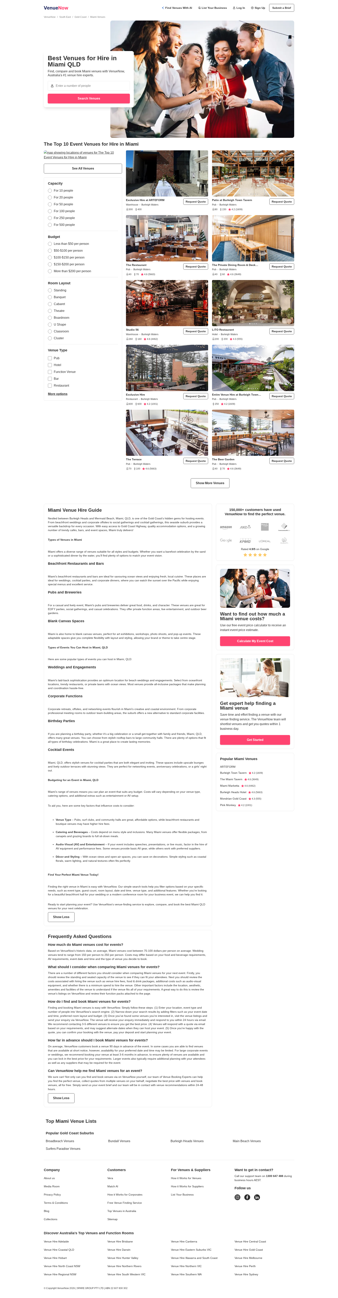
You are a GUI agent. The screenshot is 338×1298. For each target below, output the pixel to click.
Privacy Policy (52, 1194)
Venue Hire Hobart (55, 1257)
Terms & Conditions (56, 1202)
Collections (50, 1219)
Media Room (52, 1186)
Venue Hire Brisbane (120, 1241)
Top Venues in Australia (121, 1211)
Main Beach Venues (247, 1141)
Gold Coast (80, 17)
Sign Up (260, 7)
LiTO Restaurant (223, 329)
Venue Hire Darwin (118, 1249)
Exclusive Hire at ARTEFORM (145, 200)
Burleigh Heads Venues (187, 1141)
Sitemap (112, 1219)
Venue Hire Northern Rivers (124, 1266)
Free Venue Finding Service (124, 1202)
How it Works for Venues (186, 1178)
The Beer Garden (223, 459)
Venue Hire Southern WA (186, 1274)
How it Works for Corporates (124, 1194)
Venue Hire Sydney (246, 1274)
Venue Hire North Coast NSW (62, 1266)
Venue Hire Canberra (184, 1241)
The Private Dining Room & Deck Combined (233, 265)
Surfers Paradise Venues (63, 1148)
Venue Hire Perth (245, 1266)
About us (49, 1178)
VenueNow (50, 17)
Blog (46, 1211)
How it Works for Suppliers (187, 1186)
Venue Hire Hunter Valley (122, 1257)
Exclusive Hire (135, 394)
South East (65, 17)
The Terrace (134, 459)
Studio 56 (132, 329)
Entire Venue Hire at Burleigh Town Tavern (235, 394)
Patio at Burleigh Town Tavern (232, 200)
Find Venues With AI (178, 7)
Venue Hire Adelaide (56, 1241)
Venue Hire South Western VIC (126, 1274)
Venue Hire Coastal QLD (59, 1249)
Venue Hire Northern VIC (186, 1266)
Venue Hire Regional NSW (60, 1274)
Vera (110, 1178)
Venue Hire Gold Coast (249, 1249)
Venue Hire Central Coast (250, 1241)
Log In (240, 7)
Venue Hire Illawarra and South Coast (194, 1257)
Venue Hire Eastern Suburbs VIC (191, 1249)
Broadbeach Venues (60, 1141)
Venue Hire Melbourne (248, 1257)
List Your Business (214, 7)
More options (57, 394)
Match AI (112, 1186)
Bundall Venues (119, 1141)
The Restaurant (136, 265)
